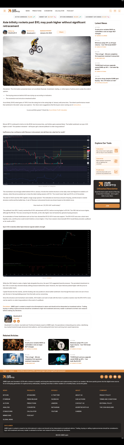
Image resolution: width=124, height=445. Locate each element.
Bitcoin (27, 354)
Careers (78, 411)
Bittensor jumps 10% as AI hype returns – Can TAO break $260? (105, 44)
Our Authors (80, 399)
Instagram (55, 407)
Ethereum (6, 399)
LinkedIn (54, 403)
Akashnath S (12, 33)
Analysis (6, 407)
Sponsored (31, 395)
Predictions (36, 11)
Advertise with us (82, 407)
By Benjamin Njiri (30, 363)
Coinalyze (49, 278)
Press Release (32, 399)
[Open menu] (4, 11)
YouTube (54, 411)
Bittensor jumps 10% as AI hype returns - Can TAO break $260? (80, 345)
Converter (48, 11)
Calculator (59, 11)
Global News (8, 419)
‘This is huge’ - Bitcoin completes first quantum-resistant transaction (33, 359)
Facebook (55, 399)
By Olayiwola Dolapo (101, 82)
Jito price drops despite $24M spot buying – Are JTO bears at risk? (107, 79)
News (28, 11)
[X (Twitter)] (14, 321)
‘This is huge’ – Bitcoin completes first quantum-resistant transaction (107, 55)
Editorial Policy (106, 403)
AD (121, 0)
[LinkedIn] (18, 321)
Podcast (70, 11)
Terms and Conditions (108, 399)
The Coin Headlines (107, 407)
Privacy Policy (105, 395)
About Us (78, 395)
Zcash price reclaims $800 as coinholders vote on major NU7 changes (35, 345)
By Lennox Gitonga (75, 349)
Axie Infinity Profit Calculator (58, 110)
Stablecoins (7, 411)
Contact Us (79, 403)
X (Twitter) (55, 395)
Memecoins (7, 415)
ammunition (77, 105)
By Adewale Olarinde (31, 349)
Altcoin (27, 340)
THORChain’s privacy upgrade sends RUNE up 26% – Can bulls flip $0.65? (80, 359)
